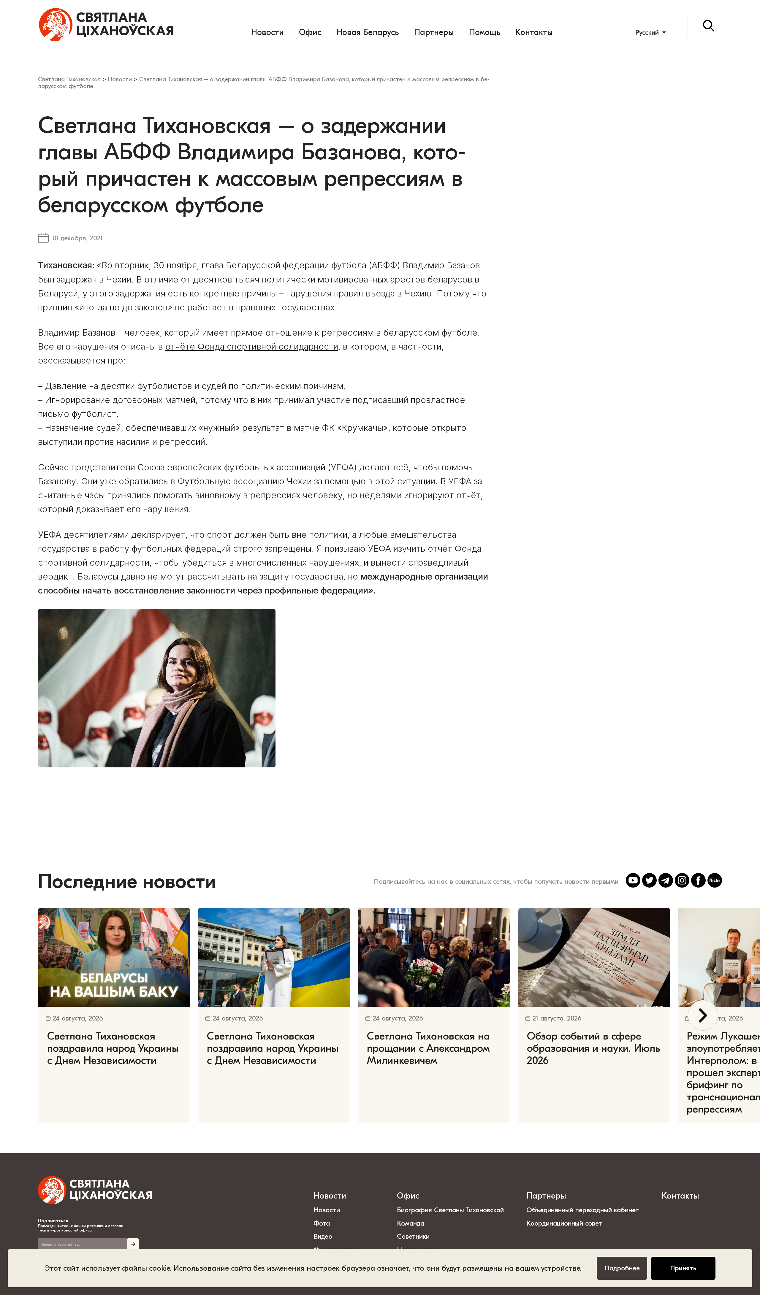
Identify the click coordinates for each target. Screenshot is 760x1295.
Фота (322, 1223)
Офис (310, 32)
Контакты (534, 32)
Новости (267, 32)
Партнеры (434, 32)
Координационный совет (564, 1223)
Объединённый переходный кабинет (582, 1210)
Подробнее (622, 1268)
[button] (703, 1015)
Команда (410, 1223)
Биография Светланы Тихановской (450, 1210)
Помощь (484, 32)
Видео (323, 1236)
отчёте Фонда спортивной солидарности (251, 346)
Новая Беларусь (367, 32)
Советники (413, 1236)
